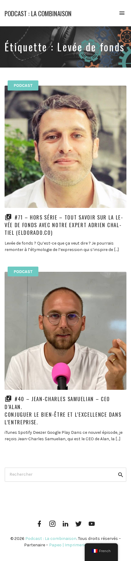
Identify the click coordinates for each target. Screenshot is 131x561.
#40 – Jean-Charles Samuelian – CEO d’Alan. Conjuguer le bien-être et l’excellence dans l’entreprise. (63, 410)
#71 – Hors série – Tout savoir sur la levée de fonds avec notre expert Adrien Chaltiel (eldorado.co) (64, 224)
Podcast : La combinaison (38, 13)
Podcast (23, 85)
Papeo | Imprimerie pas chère (78, 545)
